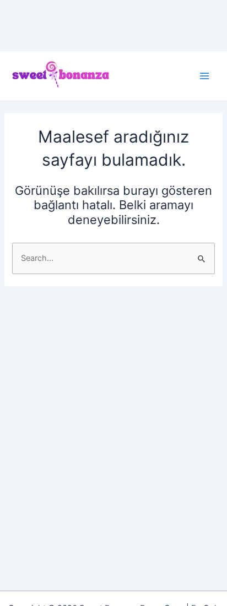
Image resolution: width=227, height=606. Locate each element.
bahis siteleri (182, 6)
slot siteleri (73, 19)
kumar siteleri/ (121, 19)
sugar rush (103, 32)
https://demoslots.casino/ (48, 6)
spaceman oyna (156, 32)
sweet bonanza (128, 6)
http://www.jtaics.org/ (41, 32)
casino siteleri (25, 19)
